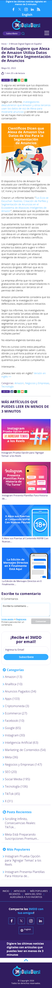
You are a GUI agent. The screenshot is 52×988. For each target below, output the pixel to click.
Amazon (19, 383)
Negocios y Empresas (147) (23, 764)
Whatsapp (18, 80)
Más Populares (39, 891)
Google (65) (13, 728)
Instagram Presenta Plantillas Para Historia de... (25, 874)
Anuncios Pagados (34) (20, 691)
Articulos (19, 891)
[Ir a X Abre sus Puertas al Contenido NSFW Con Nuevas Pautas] (26, 520)
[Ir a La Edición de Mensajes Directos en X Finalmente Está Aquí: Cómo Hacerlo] (26, 563)
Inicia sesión (7, 619)
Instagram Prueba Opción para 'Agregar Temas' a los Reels (23, 860)
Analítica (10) (13, 684)
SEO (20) (11, 772)
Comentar (41, 621)
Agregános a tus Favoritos (26, 897)
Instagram (26, 9)
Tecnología (7, 386)
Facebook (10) (14, 720)
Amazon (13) (13, 677)
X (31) (9, 801)
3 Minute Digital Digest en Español (25, 43)
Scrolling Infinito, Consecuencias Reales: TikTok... (20, 823)
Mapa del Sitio (33, 894)
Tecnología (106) (16, 786)
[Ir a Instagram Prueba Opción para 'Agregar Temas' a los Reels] (26, 434)
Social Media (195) (17, 779)
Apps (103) (12, 698)
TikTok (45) (12, 794)
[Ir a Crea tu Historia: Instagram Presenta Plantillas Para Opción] (26, 477)
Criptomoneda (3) (17, 706)
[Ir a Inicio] (26, 29)
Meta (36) (11, 757)
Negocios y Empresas (37, 383)
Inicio (4, 43)
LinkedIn (32, 9)
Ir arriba (26, 960)
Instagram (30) (15, 735)
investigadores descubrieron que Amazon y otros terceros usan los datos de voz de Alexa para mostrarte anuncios (25, 106)
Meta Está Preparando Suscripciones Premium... (22, 836)
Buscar (23, 33)
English (27, 14)
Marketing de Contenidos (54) (25, 750)
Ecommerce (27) (16, 713)
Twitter (20, 9)
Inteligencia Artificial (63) (21, 742)
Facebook (13, 9)
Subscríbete (11, 33)
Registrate (21, 619)
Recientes (14, 894)
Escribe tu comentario (21, 593)
